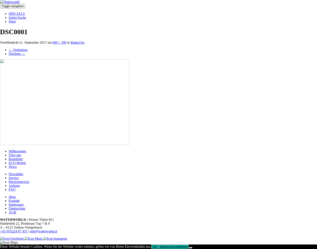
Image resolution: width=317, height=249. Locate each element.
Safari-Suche (17, 17)
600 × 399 (59, 42)
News (13, 167)
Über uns (15, 155)
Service (14, 178)
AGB (12, 212)
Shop (12, 21)
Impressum (16, 204)
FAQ (12, 189)
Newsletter (16, 174)
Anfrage (14, 185)
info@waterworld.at (43, 231)
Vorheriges (18, 50)
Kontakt (14, 201)
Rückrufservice (19, 182)
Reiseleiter (16, 159)
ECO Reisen (17, 163)
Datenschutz (17, 208)
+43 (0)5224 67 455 (13, 231)
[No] (190, 247)
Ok (155, 246)
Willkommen (17, 151)
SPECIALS (17, 13)
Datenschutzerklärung (173, 246)
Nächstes (17, 54)
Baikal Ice (78, 42)
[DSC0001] (64, 144)
